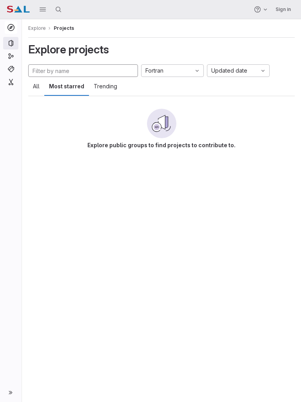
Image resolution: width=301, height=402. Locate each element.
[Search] (58, 9)
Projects (64, 28)
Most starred (66, 86)
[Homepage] (18, 9)
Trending (105, 86)
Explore (37, 28)
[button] (42, 9)
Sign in (283, 9)
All (36, 86)
